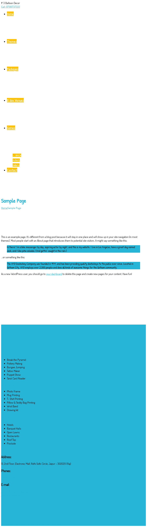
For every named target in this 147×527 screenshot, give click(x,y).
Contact (12, 170)
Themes (12, 41)
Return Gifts (7, 385)
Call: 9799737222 (10, 6)
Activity (16, 160)
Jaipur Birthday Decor (30, 524)
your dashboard (54, 274)
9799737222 (8, 477)
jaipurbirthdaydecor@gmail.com (17, 491)
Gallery (16, 165)
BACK (17, 155)
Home (10, 13)
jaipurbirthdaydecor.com (13, 495)
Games (11, 127)
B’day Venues (15, 100)
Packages (12, 69)
